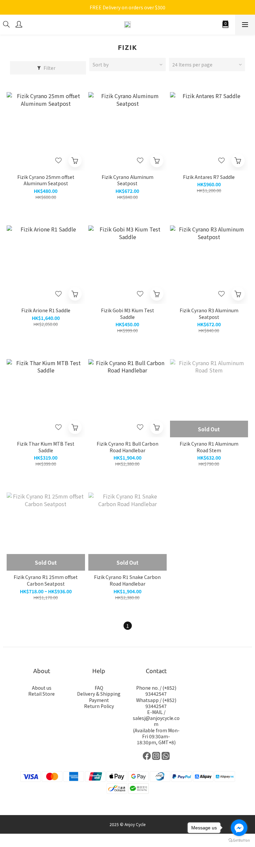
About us (41, 687)
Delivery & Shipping (99, 693)
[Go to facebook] (239, 827)
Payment (99, 700)
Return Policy (99, 706)
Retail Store (41, 693)
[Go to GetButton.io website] (239, 840)
